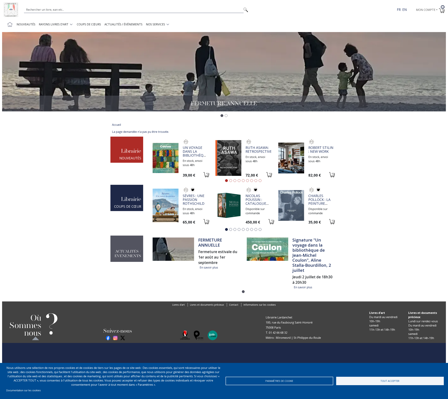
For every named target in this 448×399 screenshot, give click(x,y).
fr (399, 9)
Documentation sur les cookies (23, 390)
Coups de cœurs (89, 24)
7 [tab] (251, 180)
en (404, 9)
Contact (233, 304)
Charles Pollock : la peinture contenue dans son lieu (321, 203)
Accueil (116, 125)
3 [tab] (234, 180)
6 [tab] (247, 180)
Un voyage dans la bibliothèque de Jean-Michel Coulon (195, 157)
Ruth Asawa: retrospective (259, 149)
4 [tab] (239, 180)
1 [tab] (226, 180)
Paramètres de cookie (279, 381)
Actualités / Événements (123, 24)
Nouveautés (26, 24)
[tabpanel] (180, 158)
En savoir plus (209, 267)
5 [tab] (243, 180)
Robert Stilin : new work (320, 149)
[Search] (246, 9)
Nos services (155, 24)
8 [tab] (255, 180)
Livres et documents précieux (207, 304)
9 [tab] (260, 180)
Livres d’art (178, 304)
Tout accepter (389, 381)
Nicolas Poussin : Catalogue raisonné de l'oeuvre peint (257, 205)
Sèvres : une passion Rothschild (193, 199)
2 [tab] (230, 180)
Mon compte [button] (425, 10)
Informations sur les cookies (259, 304)
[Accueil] (12, 9)
